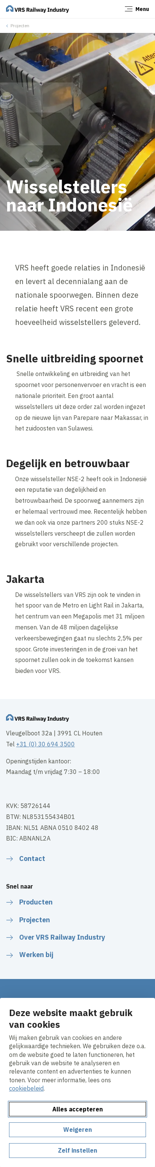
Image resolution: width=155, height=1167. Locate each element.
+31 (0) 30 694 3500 (45, 744)
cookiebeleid (26, 1088)
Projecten (20, 25)
